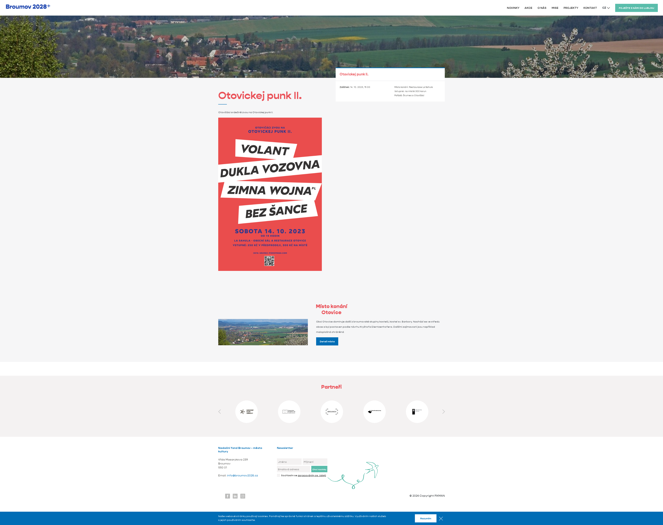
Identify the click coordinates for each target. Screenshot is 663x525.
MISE (555, 8)
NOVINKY (513, 8)
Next (443, 411)
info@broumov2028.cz (242, 475)
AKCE (528, 8)
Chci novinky (319, 469)
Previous (219, 411)
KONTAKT (590, 8)
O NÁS (541, 8)
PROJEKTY (571, 8)
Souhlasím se (303, 475)
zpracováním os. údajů (312, 475)
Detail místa (327, 341)
